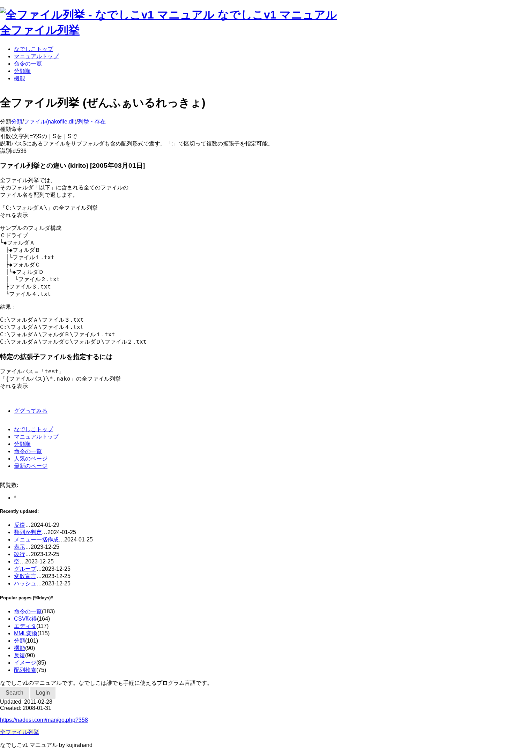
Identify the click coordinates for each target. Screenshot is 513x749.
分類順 (22, 71)
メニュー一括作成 (36, 539)
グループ (25, 569)
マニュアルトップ (36, 56)
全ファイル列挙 (40, 30)
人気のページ (30, 459)
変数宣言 (25, 576)
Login (43, 693)
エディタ (25, 626)
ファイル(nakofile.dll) (50, 122)
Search (14, 693)
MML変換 (25, 633)
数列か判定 (28, 532)
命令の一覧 (28, 64)
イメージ (25, 663)
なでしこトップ (33, 49)
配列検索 (25, 670)
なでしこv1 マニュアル (277, 14)
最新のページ (30, 466)
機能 (19, 78)
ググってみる (30, 411)
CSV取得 (25, 619)
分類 (16, 122)
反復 (19, 525)
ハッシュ (25, 583)
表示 (19, 547)
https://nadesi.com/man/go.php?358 (44, 720)
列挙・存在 (92, 122)
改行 (19, 554)
